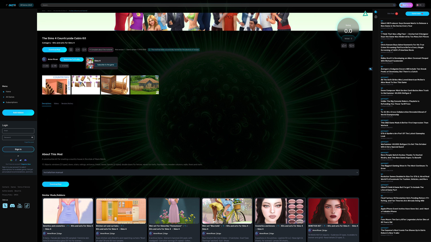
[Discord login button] (25, 160)
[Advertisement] (18, 46)
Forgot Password (29, 142)
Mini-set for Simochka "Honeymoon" (165, 226)
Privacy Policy (7, 195)
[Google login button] (11, 160)
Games (13, 187)
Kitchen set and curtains (107, 226)
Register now (26, 164)
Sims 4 (49, 11)
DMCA (16, 195)
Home (43, 11)
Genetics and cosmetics (54, 226)
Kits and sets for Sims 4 (60, 11)
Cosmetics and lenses (265, 226)
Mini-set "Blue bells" (211, 226)
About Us (17, 191)
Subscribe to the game (105, 65)
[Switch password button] (32, 137)
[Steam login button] (21, 160)
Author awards (7, 191)
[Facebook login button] (16, 160)
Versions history (67, 104)
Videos (56, 104)
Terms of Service (24, 187)
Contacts (5, 187)
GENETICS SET (314, 226)
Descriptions (46, 104)
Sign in (18, 149)
